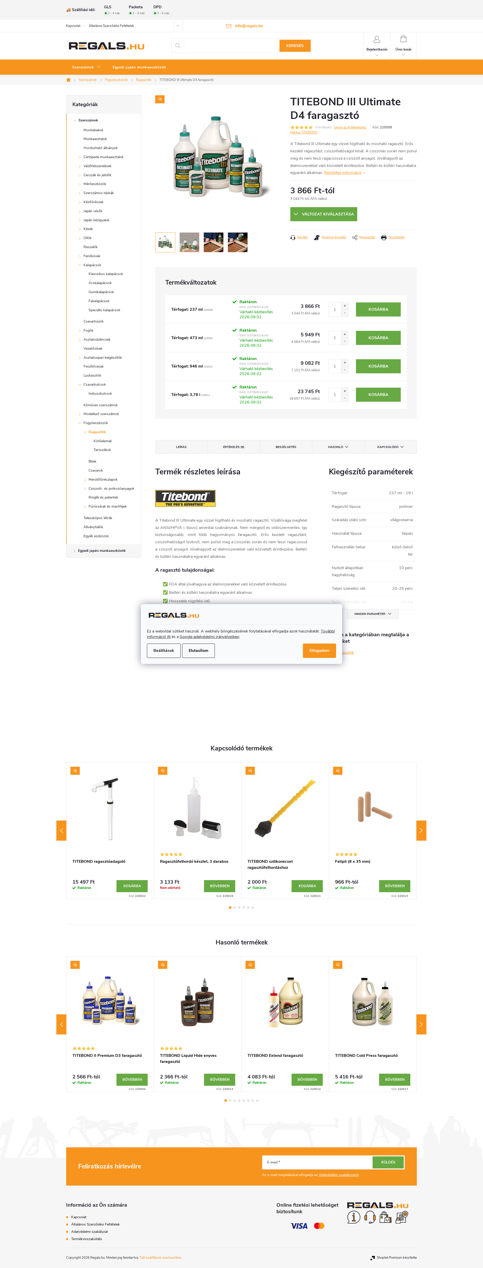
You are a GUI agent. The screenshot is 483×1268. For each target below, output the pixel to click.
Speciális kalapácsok (104, 310)
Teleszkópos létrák (98, 518)
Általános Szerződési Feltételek (111, 26)
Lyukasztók (92, 375)
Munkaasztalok (95, 139)
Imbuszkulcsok (100, 393)
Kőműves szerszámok (101, 405)
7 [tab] (253, 1100)
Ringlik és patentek (103, 497)
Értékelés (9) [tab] (233, 447)
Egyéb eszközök (96, 536)
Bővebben (219, 886)
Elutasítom (198, 650)
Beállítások (163, 650)
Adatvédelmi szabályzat (89, 1231)
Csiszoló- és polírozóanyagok (111, 488)
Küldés (388, 1162)
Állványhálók (93, 527)
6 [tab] (253, 907)
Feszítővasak (94, 366)
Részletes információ (342, 172)
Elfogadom (319, 650)
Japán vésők (93, 211)
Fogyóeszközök (96, 423)
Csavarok (96, 470)
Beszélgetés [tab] (286, 447)
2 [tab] (234, 907)
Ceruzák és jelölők (97, 175)
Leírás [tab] (181, 447)
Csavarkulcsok (95, 384)
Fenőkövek (92, 256)
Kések (88, 229)
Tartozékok (102, 449)
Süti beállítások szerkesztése (160, 1257)
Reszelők (91, 247)
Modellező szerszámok (101, 414)
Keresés (295, 46)
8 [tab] (257, 1100)
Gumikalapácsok (101, 292)
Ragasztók (97, 432)
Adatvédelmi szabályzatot (339, 1174)
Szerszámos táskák (99, 193)
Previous (61, 831)
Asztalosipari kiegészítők (103, 357)
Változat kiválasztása (328, 214)
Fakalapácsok (99, 301)
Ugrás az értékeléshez (350, 127)
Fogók (88, 330)
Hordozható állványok (101, 148)
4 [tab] (244, 907)
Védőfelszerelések (97, 166)
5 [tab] (248, 907)
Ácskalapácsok (100, 283)
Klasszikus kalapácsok (106, 273)
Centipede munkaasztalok (104, 157)
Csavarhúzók (94, 321)
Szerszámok (88, 120)
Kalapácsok (92, 265)
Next (421, 831)
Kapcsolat (73, 26)
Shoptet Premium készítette (397, 1257)
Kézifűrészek (93, 202)
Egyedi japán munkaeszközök (102, 550)
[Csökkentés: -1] (344, 312)
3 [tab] (239, 907)
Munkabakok (93, 130)
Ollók (88, 238)
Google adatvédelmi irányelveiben (209, 637)
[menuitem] (86, 67)
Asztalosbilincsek (97, 339)
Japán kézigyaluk (96, 220)
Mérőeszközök (95, 184)
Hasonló (335, 447)
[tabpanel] (110, 831)
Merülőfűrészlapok (103, 479)
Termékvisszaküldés (86, 1239)
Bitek (92, 461)
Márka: (304, 132)
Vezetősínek (93, 348)
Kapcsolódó (387, 447)
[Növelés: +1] (344, 306)
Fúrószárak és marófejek (108, 506)
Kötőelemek (103, 441)
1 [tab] (230, 907)
